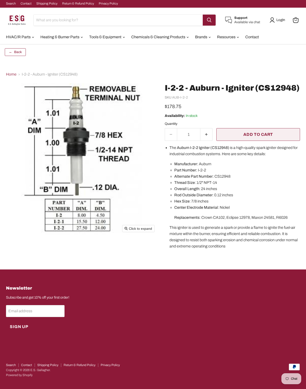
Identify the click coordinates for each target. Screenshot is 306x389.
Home (11, 74)
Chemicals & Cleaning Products (158, 37)
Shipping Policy (46, 3)
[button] (278, 20)
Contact (26, 3)
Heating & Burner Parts (60, 37)
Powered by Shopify (19, 375)
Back (15, 52)
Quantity (171, 124)
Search (11, 3)
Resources (226, 37)
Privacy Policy (108, 3)
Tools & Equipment (105, 37)
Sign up (19, 326)
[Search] (209, 20)
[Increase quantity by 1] (206, 134)
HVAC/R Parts (18, 37)
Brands (201, 37)
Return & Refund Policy (78, 3)
